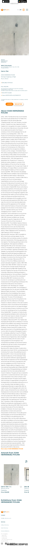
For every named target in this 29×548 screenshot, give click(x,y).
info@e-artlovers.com (6, 518)
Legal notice (4, 535)
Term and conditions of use (7, 539)
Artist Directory (4, 528)
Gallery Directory (5, 525)
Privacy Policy (4, 536)
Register (18, 104)
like (21, 487)
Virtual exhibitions (5, 531)
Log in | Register (23, 9)
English (20, 9)
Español (18, 9)
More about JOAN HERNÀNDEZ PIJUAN (12, 448)
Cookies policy (4, 538)
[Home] (6, 512)
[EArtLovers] (6, 10)
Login (9, 104)
